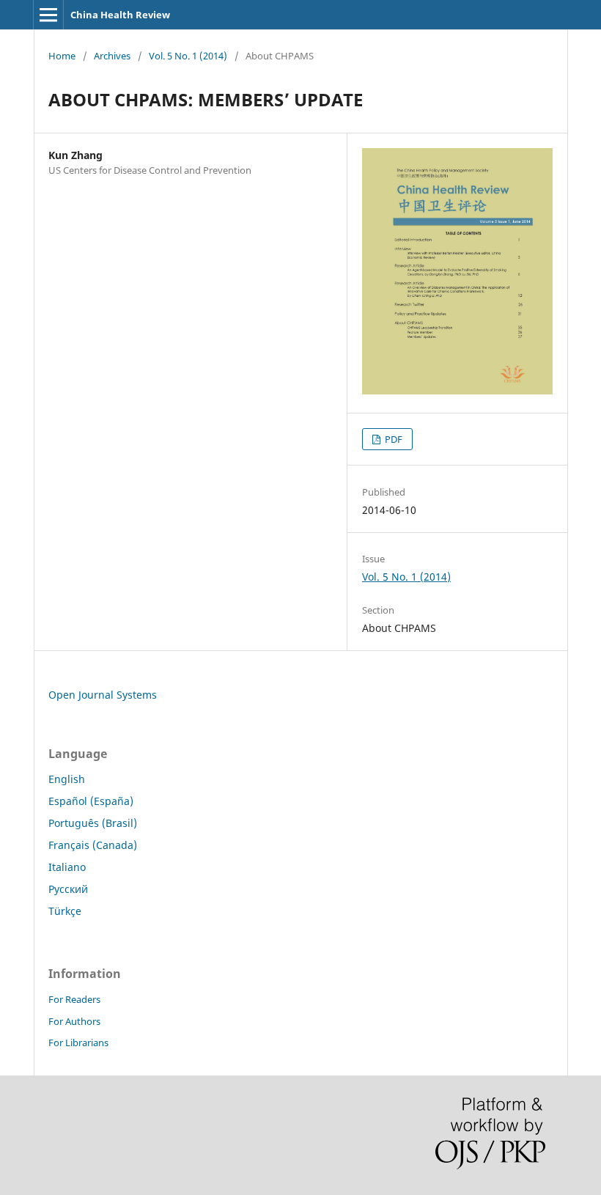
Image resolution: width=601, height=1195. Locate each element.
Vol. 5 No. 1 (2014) (188, 55)
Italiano (67, 867)
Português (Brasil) (92, 823)
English (66, 779)
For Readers (74, 999)
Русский (68, 889)
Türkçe (64, 911)
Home (61, 55)
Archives (112, 55)
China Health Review (120, 14)
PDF (392, 439)
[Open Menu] (48, 14)
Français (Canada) (92, 845)
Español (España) (90, 801)
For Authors (74, 1021)
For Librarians (78, 1042)
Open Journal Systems (102, 695)
